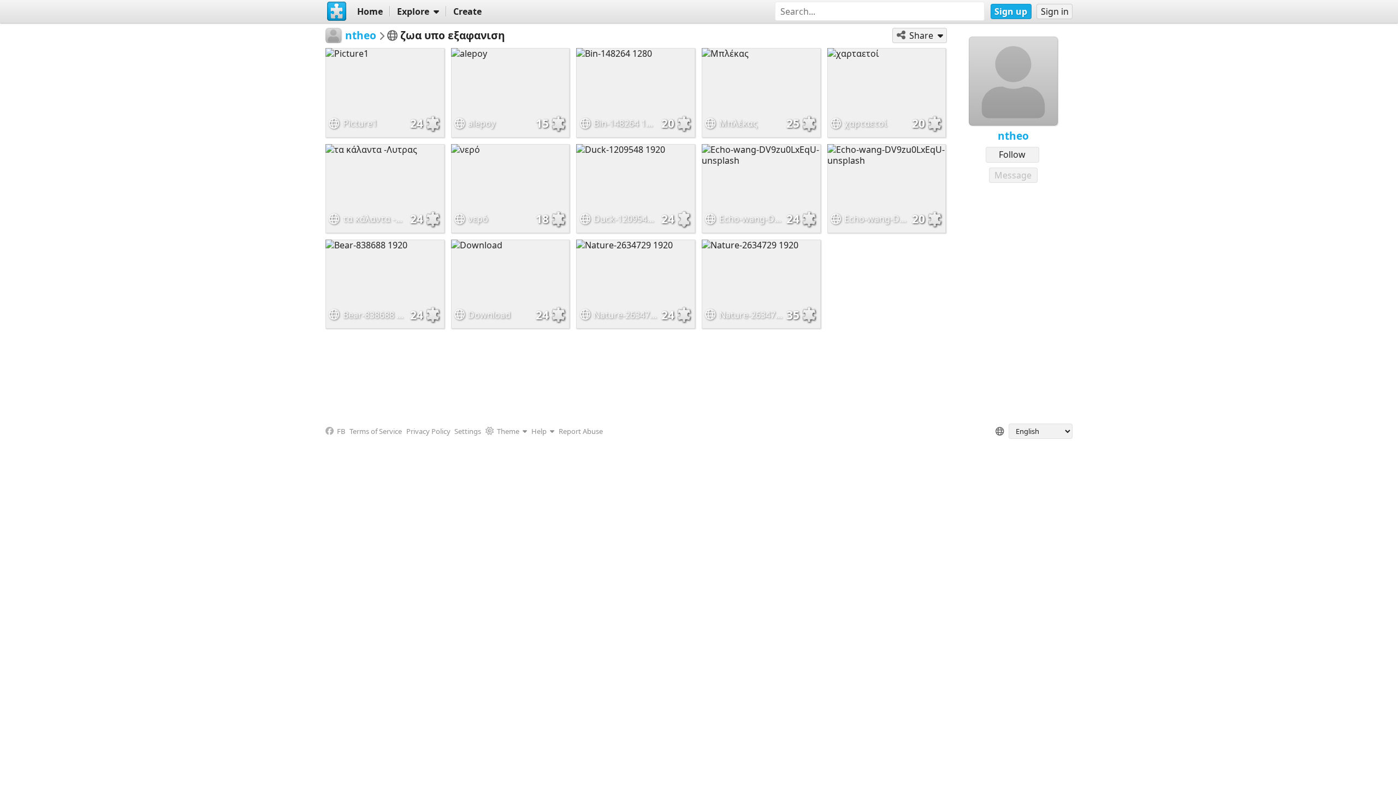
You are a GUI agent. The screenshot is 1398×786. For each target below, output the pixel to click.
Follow (1012, 154)
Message (1013, 175)
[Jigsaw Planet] (336, 11)
